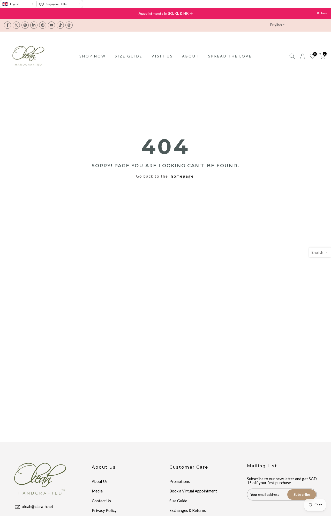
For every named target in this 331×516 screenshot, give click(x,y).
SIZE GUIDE (128, 56)
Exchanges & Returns (187, 510)
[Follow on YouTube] (51, 25)
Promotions (179, 481)
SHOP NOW (92, 56)
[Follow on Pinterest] (42, 25)
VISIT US (162, 56)
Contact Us (101, 500)
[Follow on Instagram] (25, 25)
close (10, 13)
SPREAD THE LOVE (230, 56)
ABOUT (190, 56)
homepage (182, 176)
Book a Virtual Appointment (193, 491)
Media (97, 491)
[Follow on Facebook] (7, 25)
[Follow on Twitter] (16, 25)
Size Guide (178, 500)
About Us (100, 481)
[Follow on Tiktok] (60, 25)
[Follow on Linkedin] (33, 25)
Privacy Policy (104, 510)
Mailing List (262, 465)
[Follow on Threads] (69, 25)
